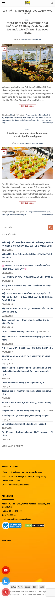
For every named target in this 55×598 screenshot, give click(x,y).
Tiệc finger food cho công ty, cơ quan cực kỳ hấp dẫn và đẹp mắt (27, 135)
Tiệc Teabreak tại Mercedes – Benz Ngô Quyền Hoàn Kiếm (26, 338)
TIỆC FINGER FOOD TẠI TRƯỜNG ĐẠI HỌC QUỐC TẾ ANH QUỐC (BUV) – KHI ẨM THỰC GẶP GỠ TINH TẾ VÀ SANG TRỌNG (27, 28)
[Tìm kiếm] (52, 2)
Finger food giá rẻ (32, 115)
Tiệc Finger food (29, 117)
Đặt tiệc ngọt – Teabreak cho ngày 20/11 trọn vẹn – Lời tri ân (27, 434)
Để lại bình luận (47, 123)
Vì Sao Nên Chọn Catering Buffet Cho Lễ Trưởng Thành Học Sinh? (27, 256)
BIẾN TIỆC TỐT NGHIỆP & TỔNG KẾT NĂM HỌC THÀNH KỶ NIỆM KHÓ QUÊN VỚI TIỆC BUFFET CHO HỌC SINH (27, 244)
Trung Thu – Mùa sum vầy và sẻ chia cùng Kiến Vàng (26, 285)
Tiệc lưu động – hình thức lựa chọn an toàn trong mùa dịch (26, 392)
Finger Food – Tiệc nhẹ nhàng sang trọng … (22, 411)
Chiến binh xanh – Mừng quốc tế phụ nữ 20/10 (23, 382)
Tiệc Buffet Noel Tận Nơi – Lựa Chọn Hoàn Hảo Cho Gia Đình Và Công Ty (27, 310)
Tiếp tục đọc (27, 106)
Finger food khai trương (13, 117)
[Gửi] (50, 227)
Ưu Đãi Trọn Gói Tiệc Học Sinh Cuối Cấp (20, 331)
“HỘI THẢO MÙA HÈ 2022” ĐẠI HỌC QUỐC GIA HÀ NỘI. (27, 348)
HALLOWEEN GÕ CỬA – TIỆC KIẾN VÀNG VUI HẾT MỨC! (27, 277)
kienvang (37, 40)
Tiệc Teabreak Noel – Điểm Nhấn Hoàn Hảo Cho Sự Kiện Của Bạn (25, 322)
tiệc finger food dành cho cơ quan (38, 212)
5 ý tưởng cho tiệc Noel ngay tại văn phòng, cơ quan (25, 415)
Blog (27, 20)
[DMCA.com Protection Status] (35, 525)
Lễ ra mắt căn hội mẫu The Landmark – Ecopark (24, 424)
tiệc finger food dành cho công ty (23, 120)
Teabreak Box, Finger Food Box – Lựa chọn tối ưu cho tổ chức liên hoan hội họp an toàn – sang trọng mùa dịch (26, 371)
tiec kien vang (37, 143)
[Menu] (3, 3)
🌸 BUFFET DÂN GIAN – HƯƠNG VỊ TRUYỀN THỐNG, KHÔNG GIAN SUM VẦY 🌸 (26, 267)
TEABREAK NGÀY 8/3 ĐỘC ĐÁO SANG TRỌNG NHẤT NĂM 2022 (26, 358)
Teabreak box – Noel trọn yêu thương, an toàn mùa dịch (27, 402)
